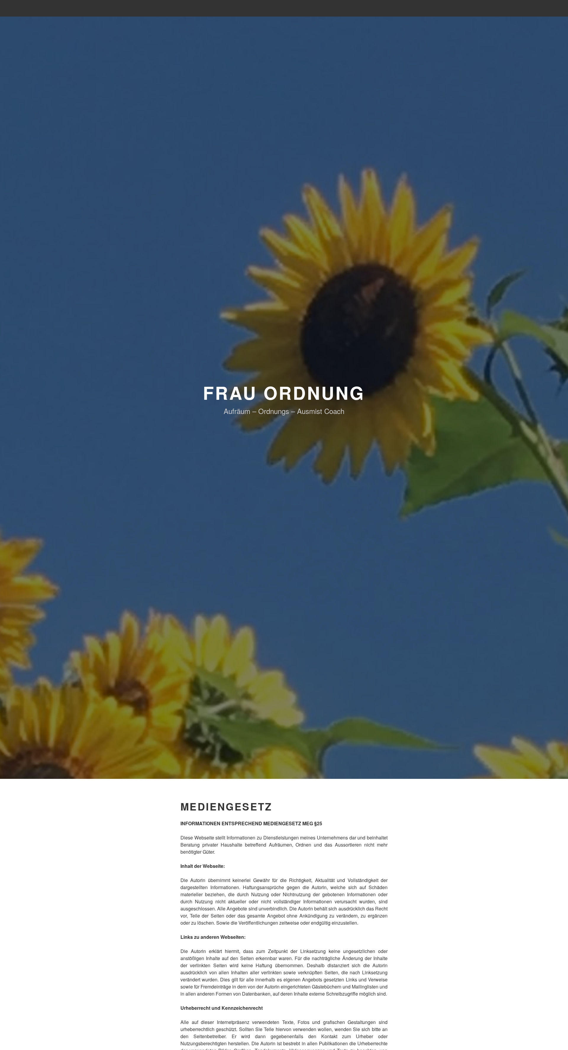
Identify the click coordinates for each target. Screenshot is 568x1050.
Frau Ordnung (284, 392)
